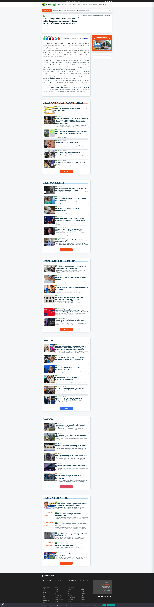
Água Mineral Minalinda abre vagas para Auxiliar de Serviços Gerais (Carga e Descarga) (71, 311)
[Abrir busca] (108, 4)
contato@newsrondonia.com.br (104, 584)
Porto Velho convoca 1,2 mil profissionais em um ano (71, 278)
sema (69, 593)
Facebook (83, 593)
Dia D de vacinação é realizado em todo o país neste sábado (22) (71, 241)
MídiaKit (82, 587)
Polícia (70, 4)
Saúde (59, 196)
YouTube (82, 591)
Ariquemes (57, 587)
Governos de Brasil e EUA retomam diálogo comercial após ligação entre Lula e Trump (70, 219)
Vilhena (56, 591)
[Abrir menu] (111, 4)
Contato (104, 4)
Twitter (82, 597)
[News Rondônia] (49, 4)
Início (59, 4)
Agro (44, 602)
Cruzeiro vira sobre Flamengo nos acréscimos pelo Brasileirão (71, 555)
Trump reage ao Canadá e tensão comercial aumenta (66, 143)
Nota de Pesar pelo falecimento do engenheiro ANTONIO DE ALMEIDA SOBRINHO (71, 189)
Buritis (56, 601)
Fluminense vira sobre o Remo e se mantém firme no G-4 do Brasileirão (70, 544)
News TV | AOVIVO (102, 37)
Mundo (44, 596)
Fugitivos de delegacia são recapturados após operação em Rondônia (71, 456)
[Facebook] (102, 596)
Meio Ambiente (71, 587)
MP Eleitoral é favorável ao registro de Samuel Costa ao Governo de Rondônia (71, 389)
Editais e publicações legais (82, 4)
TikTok (82, 601)
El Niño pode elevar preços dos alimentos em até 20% (70, 524)
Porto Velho (57, 583)
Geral (63, 4)
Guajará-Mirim (58, 597)
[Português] (80, 38)
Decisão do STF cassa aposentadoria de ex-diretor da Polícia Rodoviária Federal (70, 399)
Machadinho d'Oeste (59, 599)
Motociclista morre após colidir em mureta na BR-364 (71, 466)
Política (74, 4)
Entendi (104, 605)
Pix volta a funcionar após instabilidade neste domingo (69, 514)
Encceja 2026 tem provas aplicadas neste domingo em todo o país (69, 153)
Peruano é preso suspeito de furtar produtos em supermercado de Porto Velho (70, 446)
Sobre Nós (83, 583)
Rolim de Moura (58, 595)
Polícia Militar (71, 585)
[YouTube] (99, 596)
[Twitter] (108, 596)
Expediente (83, 585)
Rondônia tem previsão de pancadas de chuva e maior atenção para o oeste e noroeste (71, 132)
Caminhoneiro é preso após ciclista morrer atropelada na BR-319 (70, 426)
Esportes (59, 542)
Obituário (90, 4)
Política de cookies (111, 605)
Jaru (56, 593)
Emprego (59, 265)
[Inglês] (87, 38)
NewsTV (66, 4)
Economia (44, 594)
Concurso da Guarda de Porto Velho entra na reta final (70, 321)
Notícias (47, 16)
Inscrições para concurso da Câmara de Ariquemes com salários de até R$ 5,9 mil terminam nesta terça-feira (69, 299)
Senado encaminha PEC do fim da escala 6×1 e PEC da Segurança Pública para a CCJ (71, 230)
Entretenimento (46, 600)
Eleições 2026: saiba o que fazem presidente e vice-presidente (71, 534)
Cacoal (56, 589)
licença (69, 589)
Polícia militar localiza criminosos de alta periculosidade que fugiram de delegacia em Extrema (69, 477)
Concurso (60, 295)
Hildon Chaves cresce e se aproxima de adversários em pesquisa (68, 378)
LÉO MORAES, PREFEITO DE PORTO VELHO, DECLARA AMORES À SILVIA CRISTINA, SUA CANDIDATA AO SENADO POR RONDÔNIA (70, 348)
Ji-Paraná (57, 585)
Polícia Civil (70, 601)
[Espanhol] (83, 38)
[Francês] (85, 38)
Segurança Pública (71, 595)
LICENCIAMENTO (71, 597)
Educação (44, 592)
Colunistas (95, 4)
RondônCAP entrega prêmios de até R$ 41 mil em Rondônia (65, 10)
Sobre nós (100, 4)
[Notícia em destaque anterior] (109, 10)
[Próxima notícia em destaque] (110, 10)
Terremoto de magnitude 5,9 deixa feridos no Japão (70, 163)
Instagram (83, 595)
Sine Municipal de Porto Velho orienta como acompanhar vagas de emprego (70, 267)
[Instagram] (105, 596)
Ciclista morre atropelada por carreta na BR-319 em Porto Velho (71, 436)
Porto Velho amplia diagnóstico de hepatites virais (67, 209)
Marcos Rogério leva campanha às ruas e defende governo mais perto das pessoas (69, 358)
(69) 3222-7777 (107, 582)
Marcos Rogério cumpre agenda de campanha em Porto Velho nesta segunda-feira (71, 504)
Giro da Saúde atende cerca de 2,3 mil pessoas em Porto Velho (71, 199)
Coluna (69, 583)
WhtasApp (83, 599)
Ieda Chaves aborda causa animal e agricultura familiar (67, 368)
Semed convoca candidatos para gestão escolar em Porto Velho (71, 288)
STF (69, 591)
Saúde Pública (70, 599)
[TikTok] (111, 596)
